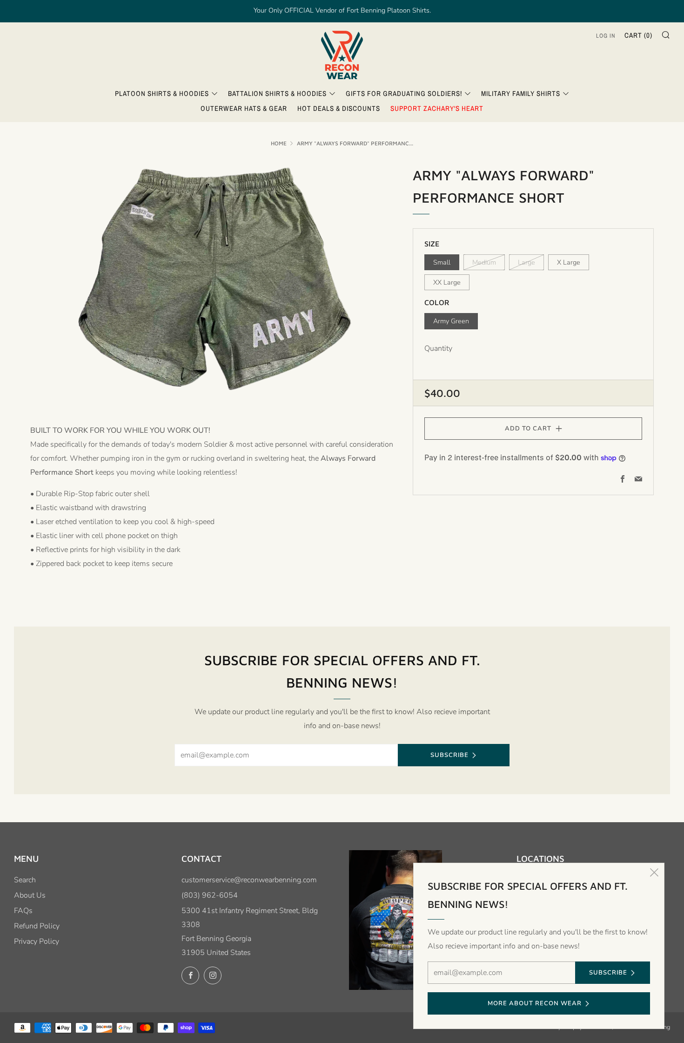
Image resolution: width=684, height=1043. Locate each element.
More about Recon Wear (535, 1003)
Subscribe (449, 755)
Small (441, 262)
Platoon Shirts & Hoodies (162, 93)
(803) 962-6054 (209, 895)
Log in (606, 36)
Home (279, 143)
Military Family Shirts (520, 93)
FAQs (23, 911)
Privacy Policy (36, 941)
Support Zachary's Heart (436, 108)
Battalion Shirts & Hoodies (277, 93)
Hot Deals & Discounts (338, 108)
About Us (30, 895)
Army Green (451, 321)
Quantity (438, 348)
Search (25, 880)
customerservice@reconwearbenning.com (249, 880)
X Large (568, 262)
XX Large (447, 282)
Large (526, 262)
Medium (484, 262)
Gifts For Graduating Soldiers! (404, 93)
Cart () (638, 35)
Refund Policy (37, 926)
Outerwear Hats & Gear (244, 108)
